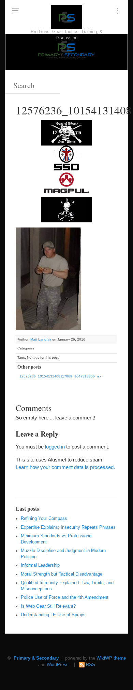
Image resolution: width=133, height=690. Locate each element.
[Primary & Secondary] (66, 17)
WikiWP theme (111, 658)
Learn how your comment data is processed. (65, 467)
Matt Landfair (40, 339)
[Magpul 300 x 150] (66, 183)
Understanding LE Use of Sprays (53, 614)
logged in (55, 447)
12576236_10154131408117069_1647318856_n (59, 376)
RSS (90, 664)
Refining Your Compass (44, 518)
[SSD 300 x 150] (66, 158)
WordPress (58, 664)
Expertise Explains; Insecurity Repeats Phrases (68, 527)
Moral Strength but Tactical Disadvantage (61, 574)
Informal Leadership (40, 565)
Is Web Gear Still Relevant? (48, 606)
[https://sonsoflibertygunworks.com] (66, 132)
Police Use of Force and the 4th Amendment (64, 597)
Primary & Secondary (36, 658)
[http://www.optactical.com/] (66, 209)
